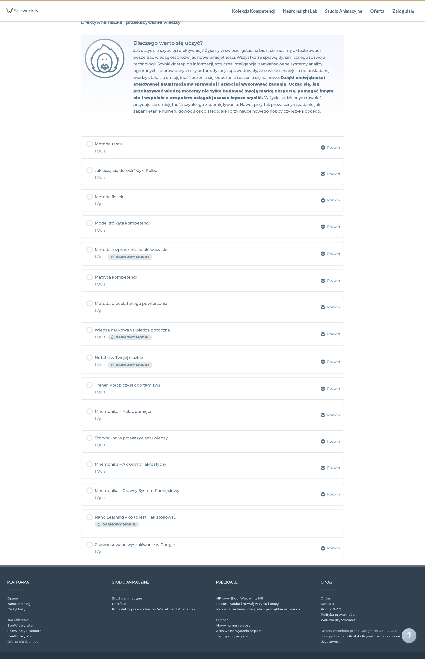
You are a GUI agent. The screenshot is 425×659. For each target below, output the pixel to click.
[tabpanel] (212, 79)
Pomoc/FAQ (331, 609)
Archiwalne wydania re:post (239, 631)
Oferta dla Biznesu (22, 642)
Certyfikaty (16, 609)
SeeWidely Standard (24, 631)
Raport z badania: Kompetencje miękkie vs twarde (258, 609)
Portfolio (119, 604)
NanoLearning (18, 604)
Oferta (377, 11)
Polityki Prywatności (365, 636)
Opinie (12, 598)
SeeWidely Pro (19, 636)
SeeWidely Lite (20, 625)
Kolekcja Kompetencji (253, 11)
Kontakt (327, 604)
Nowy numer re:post (233, 625)
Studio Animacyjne (343, 11)
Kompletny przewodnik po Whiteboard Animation (153, 609)
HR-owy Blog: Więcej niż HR (239, 598)
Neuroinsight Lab (300, 11)
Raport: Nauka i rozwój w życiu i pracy (247, 604)
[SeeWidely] (22, 19)
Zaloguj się (403, 11)
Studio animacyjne (127, 598)
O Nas (326, 598)
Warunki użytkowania (338, 620)
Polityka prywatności (338, 614)
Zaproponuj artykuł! (232, 636)
